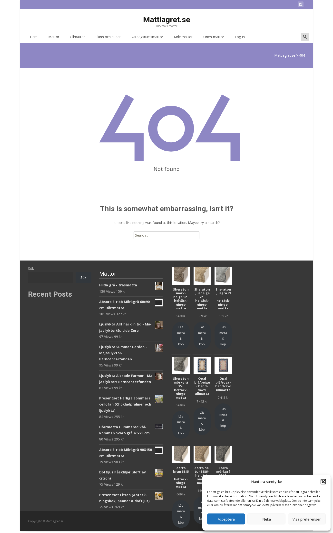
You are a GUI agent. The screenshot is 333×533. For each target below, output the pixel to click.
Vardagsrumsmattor (147, 36)
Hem (34, 36)
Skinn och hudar (108, 36)
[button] (323, 481)
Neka (266, 519)
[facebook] (301, 5)
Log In (240, 36)
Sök (31, 268)
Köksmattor (183, 36)
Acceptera (226, 519)
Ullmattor (77, 36)
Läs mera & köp (181, 335)
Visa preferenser (307, 519)
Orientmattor (213, 36)
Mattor (53, 36)
